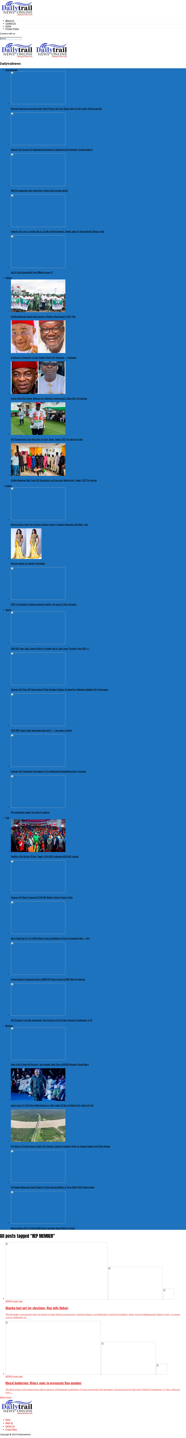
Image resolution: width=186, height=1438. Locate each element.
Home (8, 26)
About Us (9, 20)
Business (9, 1025)
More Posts (5, 1397)
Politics (8, 277)
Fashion (8, 485)
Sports (8, 609)
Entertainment (11, 70)
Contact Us (10, 23)
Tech (7, 817)
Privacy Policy (12, 29)
